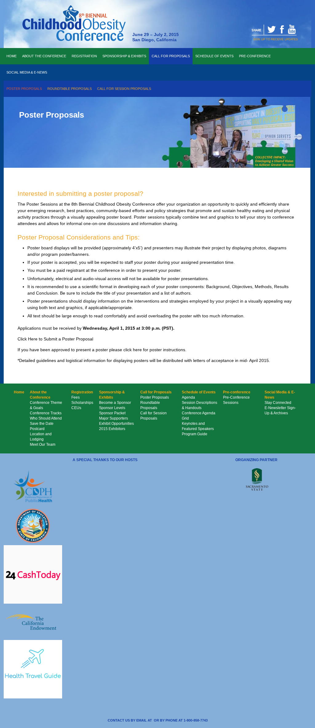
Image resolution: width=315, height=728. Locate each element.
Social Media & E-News (26, 72)
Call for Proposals (171, 56)
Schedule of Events (214, 56)
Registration (84, 56)
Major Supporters (113, 418)
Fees (75, 397)
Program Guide (194, 434)
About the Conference (44, 56)
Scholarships (82, 402)
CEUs (76, 408)
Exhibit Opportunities (116, 423)
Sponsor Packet (112, 413)
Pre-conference (255, 56)
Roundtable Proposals (69, 88)
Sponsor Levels (112, 408)
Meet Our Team (42, 444)
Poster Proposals (24, 88)
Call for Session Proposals (124, 88)
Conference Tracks (46, 413)
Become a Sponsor (115, 402)
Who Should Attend (46, 418)
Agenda (188, 397)
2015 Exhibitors (112, 429)
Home (11, 56)
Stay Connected (278, 402)
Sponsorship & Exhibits (124, 56)
